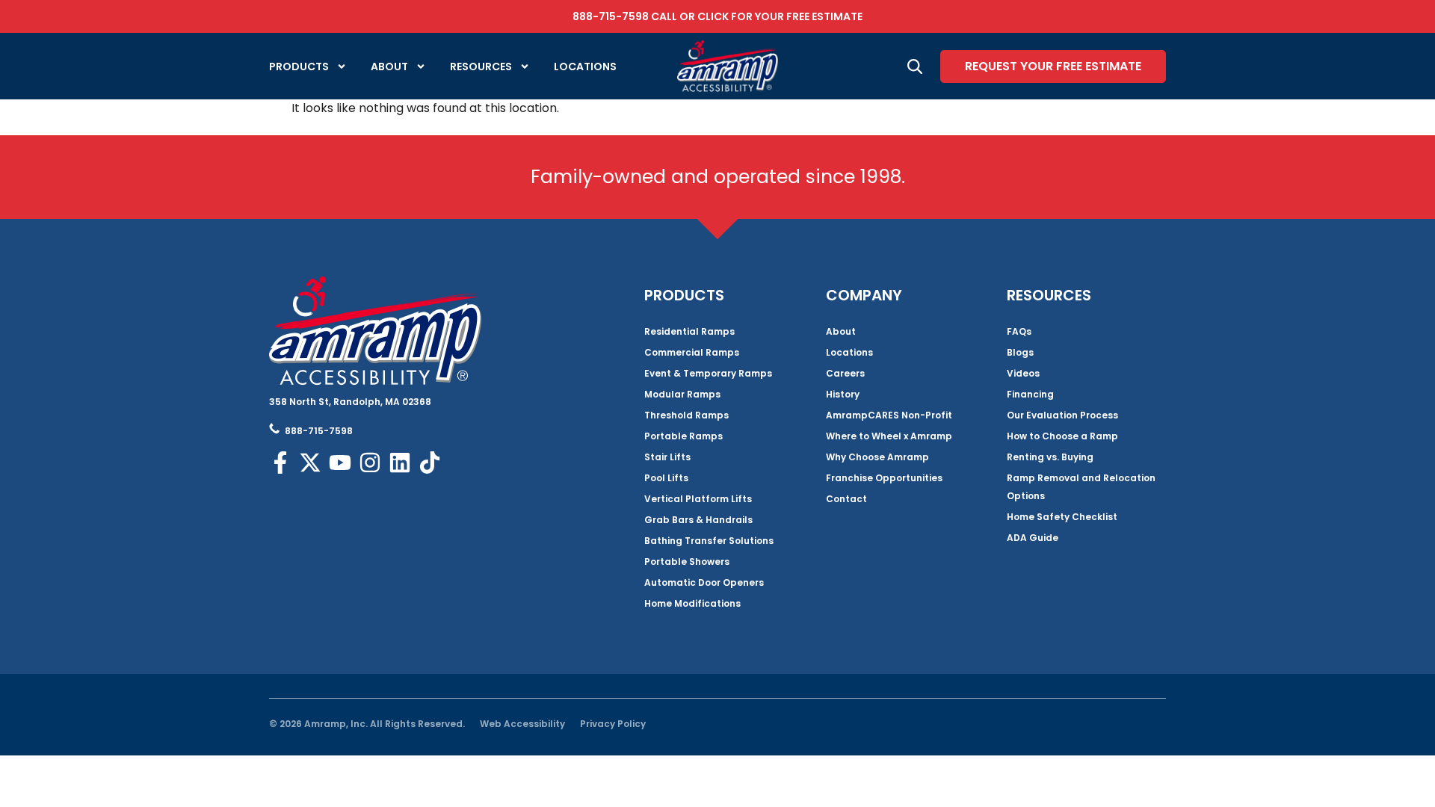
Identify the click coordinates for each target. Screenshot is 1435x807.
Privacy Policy (613, 723)
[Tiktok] (430, 462)
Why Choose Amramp (877, 457)
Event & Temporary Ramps (708, 373)
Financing (1030, 394)
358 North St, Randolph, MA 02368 (350, 401)
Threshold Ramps (686, 415)
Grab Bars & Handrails (698, 519)
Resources (481, 66)
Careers (845, 373)
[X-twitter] (310, 462)
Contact (846, 498)
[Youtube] (340, 462)
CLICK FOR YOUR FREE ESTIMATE (779, 16)
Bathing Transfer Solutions (709, 540)
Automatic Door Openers (704, 582)
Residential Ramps (689, 331)
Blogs (1020, 352)
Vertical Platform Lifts (698, 498)
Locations (585, 66)
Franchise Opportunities (884, 477)
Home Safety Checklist (1062, 516)
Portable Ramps (683, 436)
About (389, 66)
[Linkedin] (400, 462)
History (843, 394)
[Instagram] (370, 462)
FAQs (1019, 331)
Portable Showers (686, 561)
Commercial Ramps (691, 352)
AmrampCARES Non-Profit (889, 415)
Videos (1023, 373)
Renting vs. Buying (1050, 457)
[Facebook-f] (280, 462)
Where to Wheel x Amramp (889, 436)
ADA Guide (1032, 537)
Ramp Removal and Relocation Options (1081, 486)
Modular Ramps (682, 394)
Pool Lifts (666, 477)
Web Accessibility (522, 723)
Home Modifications (692, 603)
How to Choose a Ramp (1062, 436)
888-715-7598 (611, 16)
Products (299, 66)
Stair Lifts (667, 457)
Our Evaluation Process (1062, 415)
